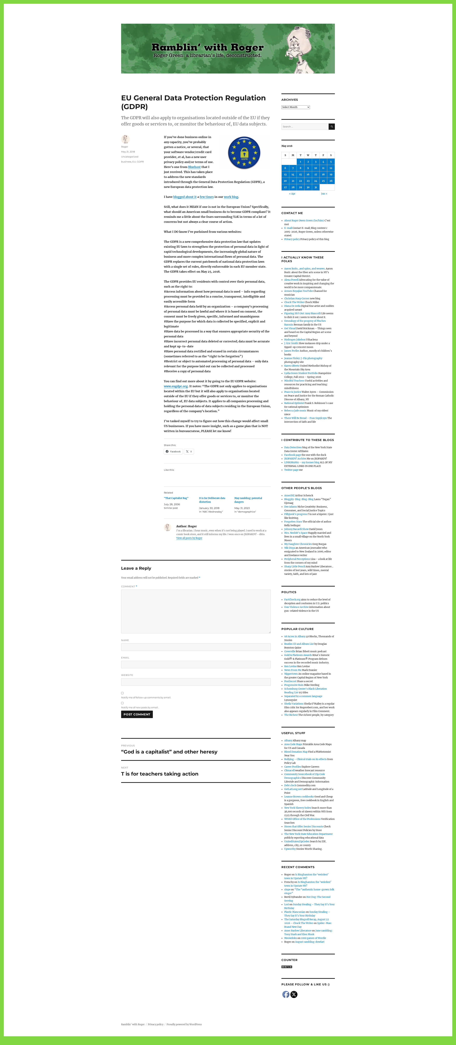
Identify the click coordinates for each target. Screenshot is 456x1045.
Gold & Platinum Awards (298, 655)
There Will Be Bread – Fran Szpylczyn (305, 418)
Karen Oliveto (291, 365)
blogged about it (185, 197)
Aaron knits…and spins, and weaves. (304, 268)
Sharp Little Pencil (294, 566)
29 (300, 187)
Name (125, 640)
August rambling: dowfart (309, 941)
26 (331, 180)
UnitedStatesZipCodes (296, 841)
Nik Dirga (289, 547)
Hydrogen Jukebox (294, 339)
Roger (124, 146)
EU (134, 161)
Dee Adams (290, 506)
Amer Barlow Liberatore (297, 930)
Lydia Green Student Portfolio (301, 373)
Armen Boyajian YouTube (298, 291)
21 (293, 180)
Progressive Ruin (294, 685)
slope (287, 889)
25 (323, 180)
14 (293, 174)
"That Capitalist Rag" (176, 498)
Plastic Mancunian (294, 911)
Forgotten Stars (293, 521)
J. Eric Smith (291, 343)
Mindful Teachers (294, 380)
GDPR (140, 161)
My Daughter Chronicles (298, 544)
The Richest (291, 714)
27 (285, 187)
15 (300, 174)
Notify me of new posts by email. (140, 707)
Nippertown (291, 673)
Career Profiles (292, 766)
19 (331, 174)
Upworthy (290, 848)
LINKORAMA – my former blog (301, 462)
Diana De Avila (292, 306)
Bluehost (194, 167)
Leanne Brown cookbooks (299, 796)
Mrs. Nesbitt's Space (295, 532)
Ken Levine (290, 666)
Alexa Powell (291, 279)
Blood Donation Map (296, 751)
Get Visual (290, 328)
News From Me (292, 670)
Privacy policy (292, 239)
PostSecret (290, 681)
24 (315, 180)
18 (323, 174)
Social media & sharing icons (208, 1042)
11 (323, 168)
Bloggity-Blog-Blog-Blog (299, 499)
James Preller (291, 350)
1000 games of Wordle (313, 938)
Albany (288, 740)
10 (315, 168)
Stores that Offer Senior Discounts (303, 826)
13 (285, 174)
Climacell (289, 770)
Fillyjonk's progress (295, 514)
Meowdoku (290, 938)
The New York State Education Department (308, 834)
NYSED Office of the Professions (302, 819)
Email (125, 657)
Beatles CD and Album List (299, 643)
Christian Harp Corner (296, 298)
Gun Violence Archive (296, 607)
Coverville (289, 651)
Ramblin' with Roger (133, 1024)
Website (127, 675)
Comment (129, 586)
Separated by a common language (303, 696)
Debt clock (290, 785)
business (126, 161)
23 (308, 180)
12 (331, 168)
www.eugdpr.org (176, 386)
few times (207, 197)
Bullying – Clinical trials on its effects (305, 759)
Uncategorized (129, 156)
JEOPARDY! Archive (295, 458)
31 (316, 187)
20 (285, 180)
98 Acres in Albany (294, 636)
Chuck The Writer (294, 302)
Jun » (324, 193)
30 (308, 187)
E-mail (288, 228)
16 (308, 174)
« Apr (292, 193)
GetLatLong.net (293, 789)
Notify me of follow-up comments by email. (146, 697)
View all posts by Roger (189, 538)
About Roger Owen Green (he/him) (304, 220)
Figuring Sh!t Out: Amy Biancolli (302, 313)
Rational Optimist (294, 403)
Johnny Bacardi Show (296, 529)
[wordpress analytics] (308, 967)
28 (293, 187)
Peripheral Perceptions (297, 559)
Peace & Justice (292, 391)
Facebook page (292, 454)
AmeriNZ (289, 495)
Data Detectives (293, 447)
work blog (231, 197)
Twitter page (291, 469)
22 (300, 180)
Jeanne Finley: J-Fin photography (303, 358)
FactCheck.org (292, 599)
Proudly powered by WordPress (184, 1024)
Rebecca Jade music (295, 410)
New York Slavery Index (297, 807)
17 (316, 174)
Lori (286, 904)
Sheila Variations (294, 703)
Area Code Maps (293, 744)
